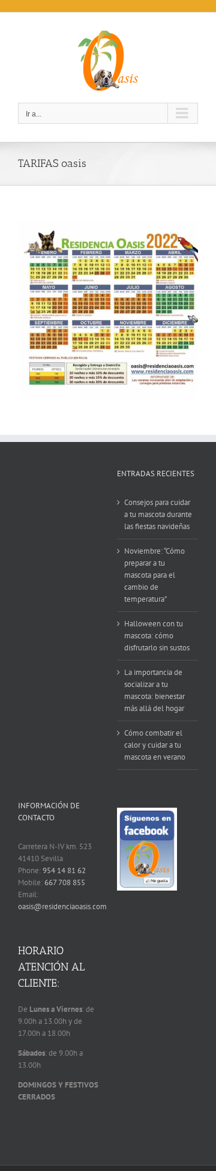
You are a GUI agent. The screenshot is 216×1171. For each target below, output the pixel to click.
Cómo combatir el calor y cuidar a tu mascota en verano (154, 745)
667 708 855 (64, 882)
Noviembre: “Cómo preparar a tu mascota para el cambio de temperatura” (154, 575)
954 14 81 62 (64, 870)
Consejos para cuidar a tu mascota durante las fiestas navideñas (158, 514)
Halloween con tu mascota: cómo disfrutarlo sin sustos (157, 636)
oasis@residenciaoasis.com (62, 906)
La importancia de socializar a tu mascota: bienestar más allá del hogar (154, 690)
